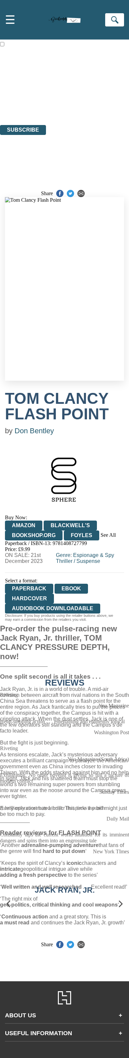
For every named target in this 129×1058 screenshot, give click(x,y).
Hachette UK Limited (68, 86)
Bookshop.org (34, 535)
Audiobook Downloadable (52, 608)
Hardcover (29, 598)
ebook (71, 588)
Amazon (23, 525)
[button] (8, 904)
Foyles (81, 535)
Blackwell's (70, 525)
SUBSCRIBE (23, 130)
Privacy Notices (24, 104)
